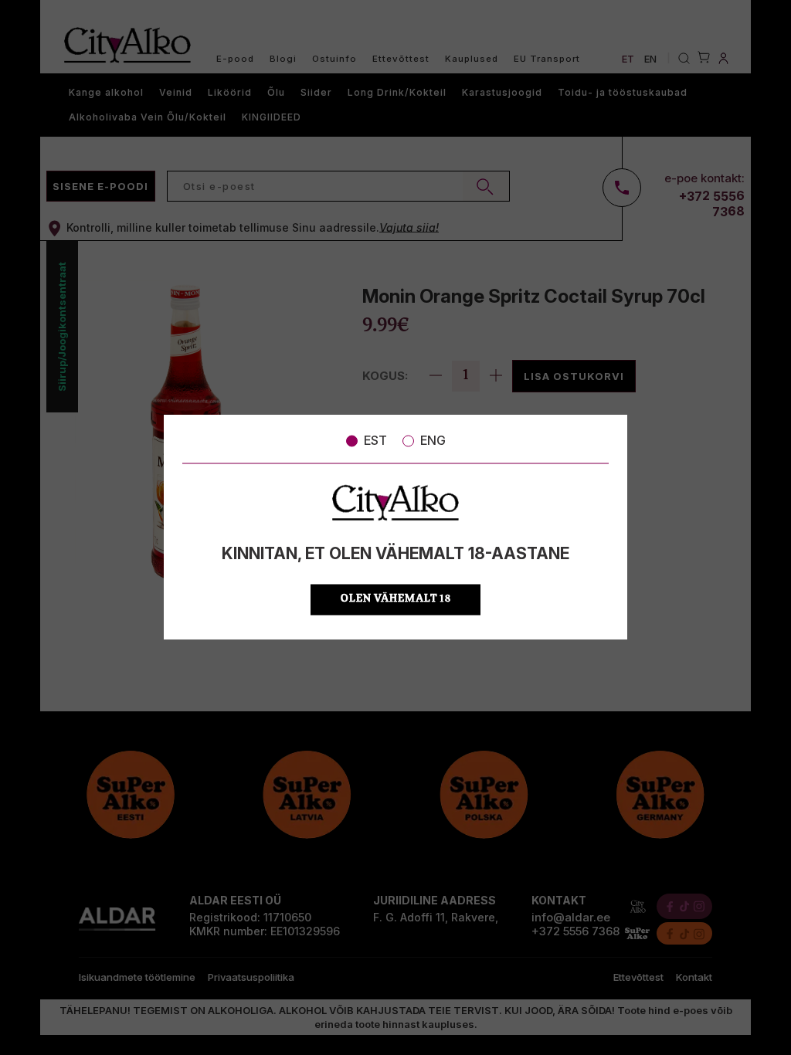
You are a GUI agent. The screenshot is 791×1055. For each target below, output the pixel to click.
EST (375, 440)
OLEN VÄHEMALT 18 (396, 600)
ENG (433, 440)
